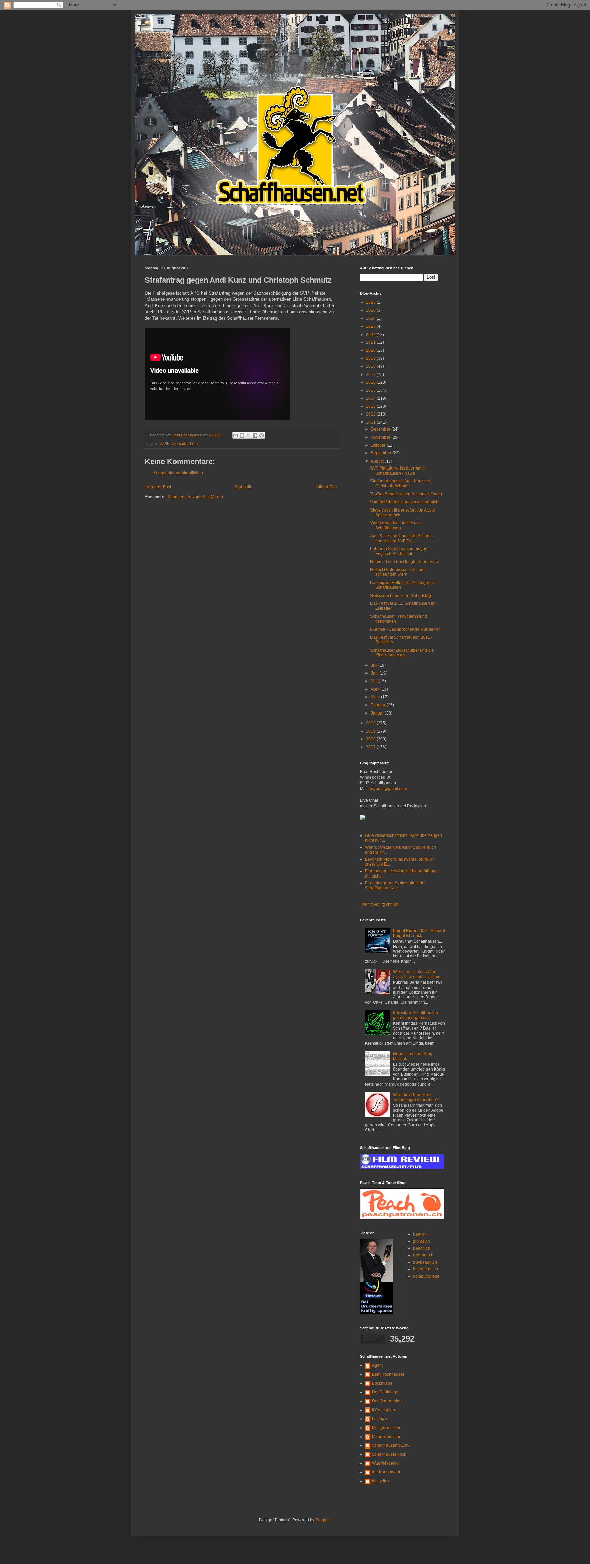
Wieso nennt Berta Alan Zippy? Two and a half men (418, 974)
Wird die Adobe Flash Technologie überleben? (415, 1097)
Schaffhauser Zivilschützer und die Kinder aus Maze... (402, 652)
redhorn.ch (423, 1255)
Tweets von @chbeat (379, 904)
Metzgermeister (386, 1427)
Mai (375, 681)
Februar (379, 705)
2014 (371, 398)
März (376, 697)
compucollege (426, 1276)
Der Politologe (385, 1392)
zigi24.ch (421, 1241)
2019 (371, 358)
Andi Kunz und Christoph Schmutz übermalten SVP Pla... (402, 538)
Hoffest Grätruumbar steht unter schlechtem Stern (399, 572)
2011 (371, 422)
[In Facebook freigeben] (255, 435)
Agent (377, 1365)
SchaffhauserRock (389, 1454)
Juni (375, 673)
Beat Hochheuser (388, 1374)
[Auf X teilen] (248, 435)
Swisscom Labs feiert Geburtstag (400, 595)
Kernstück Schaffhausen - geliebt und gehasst (416, 1015)
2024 (371, 318)
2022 (371, 334)
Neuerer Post (158, 487)
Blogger (322, 1520)
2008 (371, 739)
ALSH (165, 443)
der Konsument (386, 1472)
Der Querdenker (387, 1401)
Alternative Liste (184, 443)
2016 (371, 382)
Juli (374, 665)
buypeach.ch (425, 1262)
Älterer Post (327, 487)
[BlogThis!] (242, 435)
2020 (371, 350)
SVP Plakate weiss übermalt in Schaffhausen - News (398, 470)
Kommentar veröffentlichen (178, 473)
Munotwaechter (386, 1436)
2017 (371, 374)
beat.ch (420, 1234)
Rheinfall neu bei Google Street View (404, 561)
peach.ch (421, 1248)
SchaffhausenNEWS (391, 1445)
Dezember (381, 429)
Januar (378, 713)
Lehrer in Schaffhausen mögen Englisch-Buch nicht (398, 551)
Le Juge (379, 1418)
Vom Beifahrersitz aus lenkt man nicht (404, 502)
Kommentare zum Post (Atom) (195, 496)
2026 (371, 302)
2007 (371, 747)
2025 (371, 310)
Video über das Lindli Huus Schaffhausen (395, 525)
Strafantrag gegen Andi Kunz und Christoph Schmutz (401, 483)
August (378, 461)
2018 (371, 366)
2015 (371, 390)
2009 (371, 731)
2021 (371, 342)
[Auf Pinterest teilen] (261, 435)
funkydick (380, 1481)
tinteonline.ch (425, 1269)
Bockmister (382, 1383)
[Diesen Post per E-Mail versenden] (235, 435)
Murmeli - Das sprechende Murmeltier (405, 629)
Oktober (379, 445)
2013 (371, 406)
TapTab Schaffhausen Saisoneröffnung (406, 494)
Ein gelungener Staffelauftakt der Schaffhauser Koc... (395, 885)
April (375, 689)
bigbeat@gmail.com (388, 788)
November (381, 437)
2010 (371, 723)
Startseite (243, 487)
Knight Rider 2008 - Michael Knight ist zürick (419, 933)
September (381, 453)
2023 (371, 326)
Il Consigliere (384, 1409)
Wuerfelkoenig (385, 1463)
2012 (371, 414)
